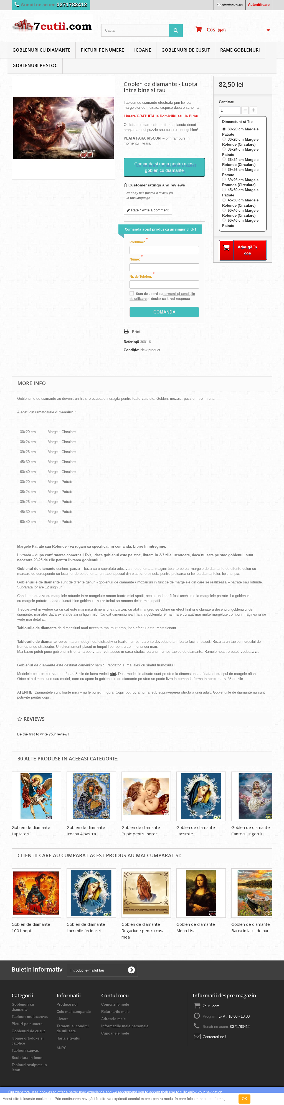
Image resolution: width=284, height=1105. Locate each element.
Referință (131, 342)
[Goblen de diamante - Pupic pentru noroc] (146, 796)
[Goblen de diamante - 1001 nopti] (36, 893)
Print (136, 332)
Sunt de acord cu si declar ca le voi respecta (162, 296)
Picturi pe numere (102, 50)
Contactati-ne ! (214, 1037)
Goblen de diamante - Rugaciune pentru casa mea (142, 930)
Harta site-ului (68, 1038)
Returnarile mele (115, 1012)
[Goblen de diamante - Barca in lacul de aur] (256, 893)
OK (244, 1099)
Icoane (142, 50)
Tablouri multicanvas (30, 1017)
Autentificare (259, 4)
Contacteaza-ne (230, 4)
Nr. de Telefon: (142, 276)
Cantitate (226, 102)
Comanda (164, 312)
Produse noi (67, 1004)
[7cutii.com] (52, 23)
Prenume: (139, 242)
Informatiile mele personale (124, 1026)
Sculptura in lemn (27, 1058)
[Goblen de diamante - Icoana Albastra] (91, 796)
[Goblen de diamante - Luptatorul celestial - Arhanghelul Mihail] (36, 796)
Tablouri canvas (25, 1050)
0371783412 (72, 4)
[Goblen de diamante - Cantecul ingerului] (256, 796)
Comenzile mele (115, 1004)
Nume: (136, 259)
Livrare (63, 1019)
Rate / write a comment (149, 210)
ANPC (62, 1048)
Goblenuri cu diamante (41, 50)
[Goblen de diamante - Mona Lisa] (201, 893)
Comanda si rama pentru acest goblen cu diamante (164, 167)
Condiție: (131, 350)
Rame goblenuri (240, 50)
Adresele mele (113, 1019)
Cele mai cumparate (74, 1012)
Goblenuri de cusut (185, 50)
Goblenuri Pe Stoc (34, 65)
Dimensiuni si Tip (238, 122)
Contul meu (115, 995)
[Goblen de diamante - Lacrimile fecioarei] (201, 796)
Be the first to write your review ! (43, 734)
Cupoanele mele (115, 1033)
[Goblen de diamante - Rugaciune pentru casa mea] (146, 893)
